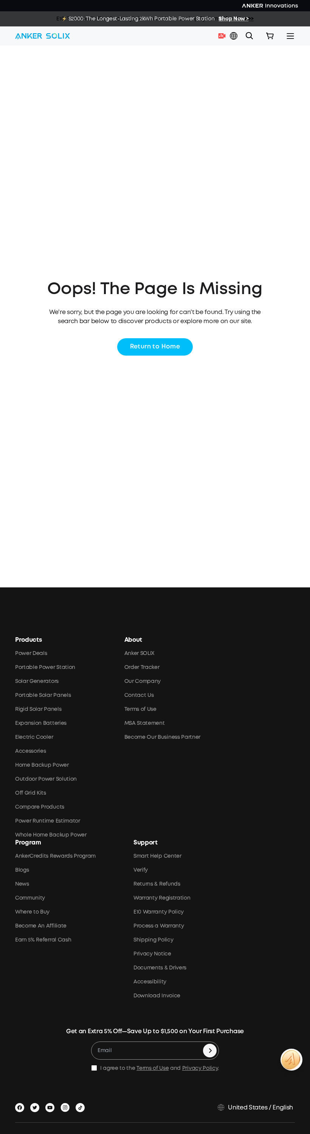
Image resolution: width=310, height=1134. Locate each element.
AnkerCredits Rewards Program (55, 856)
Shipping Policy (153, 940)
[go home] (42, 36)
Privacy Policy (200, 1068)
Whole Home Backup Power (51, 835)
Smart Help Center (157, 856)
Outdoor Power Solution (46, 779)
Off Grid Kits (30, 793)
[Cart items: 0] (269, 35)
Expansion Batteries (41, 723)
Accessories (30, 751)
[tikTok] (82, 1106)
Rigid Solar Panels (38, 709)
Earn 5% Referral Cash (43, 940)
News (22, 884)
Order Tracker (142, 667)
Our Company (142, 681)
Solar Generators (37, 681)
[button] (233, 36)
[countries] (234, 36)
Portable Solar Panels (43, 695)
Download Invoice (156, 996)
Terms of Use (140, 709)
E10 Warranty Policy (158, 912)
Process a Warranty (158, 926)
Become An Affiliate (41, 926)
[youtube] (51, 1106)
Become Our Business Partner (162, 737)
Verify (140, 870)
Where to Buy (32, 912)
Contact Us (139, 695)
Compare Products (39, 807)
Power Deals (31, 653)
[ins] (66, 1106)
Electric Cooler (34, 737)
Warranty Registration (161, 898)
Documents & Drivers (159, 968)
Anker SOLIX (139, 653)
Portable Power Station (45, 667)
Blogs (22, 870)
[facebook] (21, 1106)
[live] (224, 35)
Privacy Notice (152, 954)
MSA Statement (144, 723)
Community (30, 898)
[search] (249, 35)
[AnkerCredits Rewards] (291, 1060)
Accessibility (149, 982)
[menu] (290, 35)
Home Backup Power (42, 765)
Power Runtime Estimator (47, 821)
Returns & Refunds (156, 884)
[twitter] (36, 1106)
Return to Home (155, 347)
